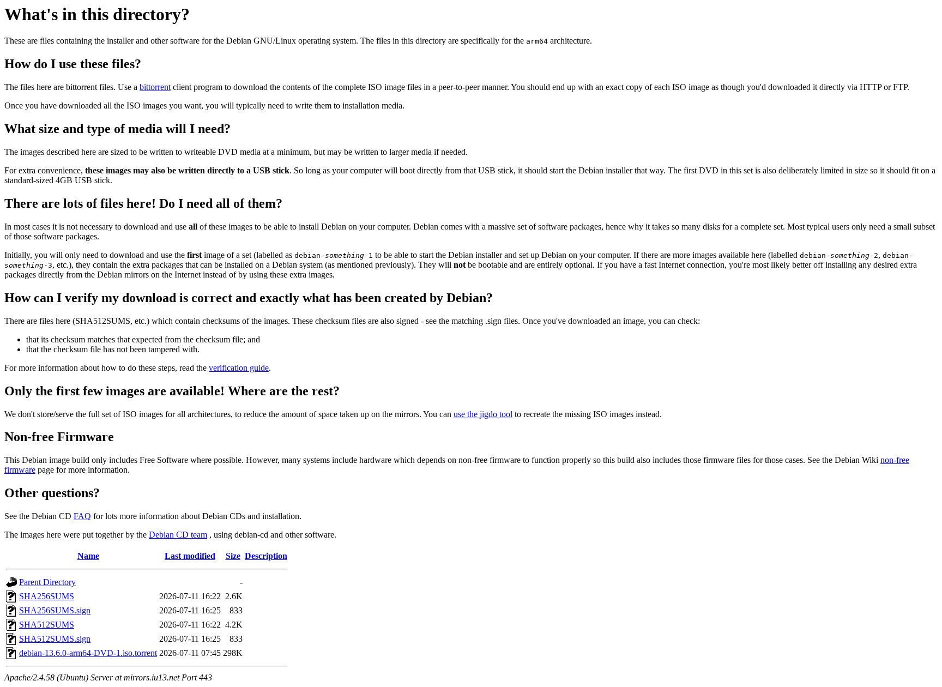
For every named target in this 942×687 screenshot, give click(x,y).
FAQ (82, 516)
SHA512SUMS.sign (54, 638)
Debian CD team (178, 534)
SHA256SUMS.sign (54, 610)
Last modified (190, 556)
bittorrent (155, 87)
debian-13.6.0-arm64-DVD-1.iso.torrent (88, 653)
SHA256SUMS (46, 596)
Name (88, 556)
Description (266, 556)
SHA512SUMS (46, 624)
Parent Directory (47, 582)
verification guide (239, 367)
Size (233, 556)
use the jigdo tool (483, 414)
